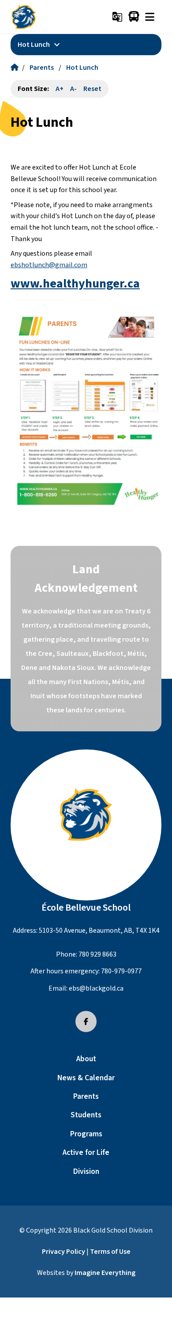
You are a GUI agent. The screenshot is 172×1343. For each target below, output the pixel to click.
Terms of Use (110, 1251)
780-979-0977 (121, 971)
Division (86, 1171)
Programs (86, 1133)
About (86, 1058)
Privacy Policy (63, 1251)
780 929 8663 (97, 954)
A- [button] (73, 89)
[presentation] (149, 16)
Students (86, 1114)
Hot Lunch (82, 67)
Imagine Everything (105, 1273)
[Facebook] (86, 1021)
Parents (42, 67)
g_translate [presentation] (117, 16)
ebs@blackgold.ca (96, 988)
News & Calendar (86, 1077)
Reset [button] (92, 89)
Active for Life (86, 1152)
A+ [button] (60, 89)
